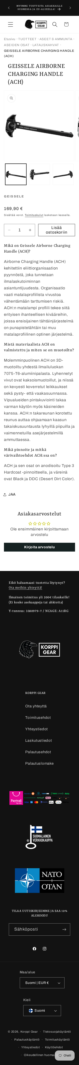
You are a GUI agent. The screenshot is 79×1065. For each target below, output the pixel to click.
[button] (10, 24)
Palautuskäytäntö (27, 1039)
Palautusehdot (38, 752)
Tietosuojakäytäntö (57, 1031)
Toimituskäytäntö (57, 1039)
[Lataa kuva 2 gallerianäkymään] (39, 174)
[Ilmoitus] (70, 8)
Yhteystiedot (36, 729)
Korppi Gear (29, 1031)
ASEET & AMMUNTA (56, 39)
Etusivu (9, 39)
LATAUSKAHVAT (45, 45)
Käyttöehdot (54, 1047)
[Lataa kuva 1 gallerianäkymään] (15, 174)
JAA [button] (12, 494)
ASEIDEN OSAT (17, 45)
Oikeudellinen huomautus (42, 1055)
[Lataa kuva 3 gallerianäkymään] (63, 174)
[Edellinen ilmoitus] (9, 8)
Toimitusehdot (38, 718)
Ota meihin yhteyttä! (25, 588)
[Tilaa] (64, 929)
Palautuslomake (39, 763)
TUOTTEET (27, 39)
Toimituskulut (34, 215)
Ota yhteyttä (36, 706)
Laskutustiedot (38, 740)
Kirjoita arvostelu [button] (39, 547)
